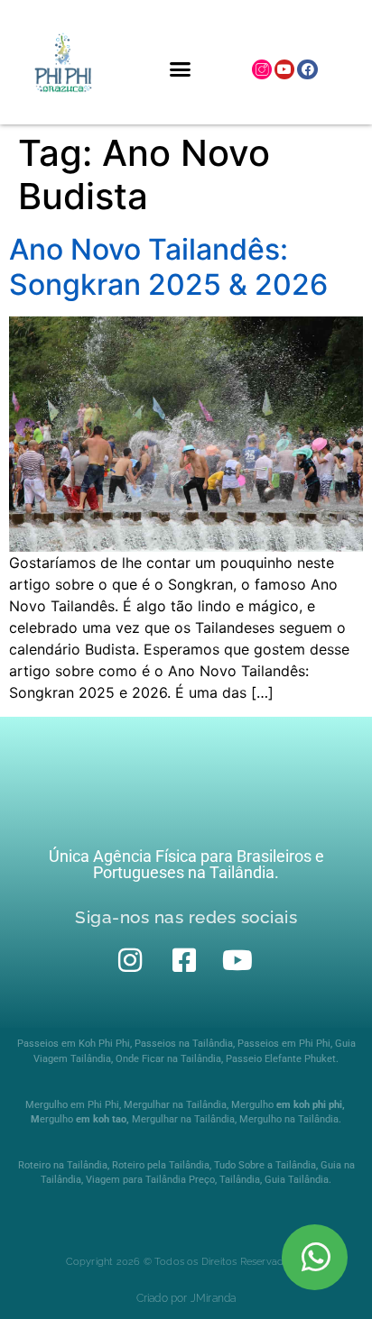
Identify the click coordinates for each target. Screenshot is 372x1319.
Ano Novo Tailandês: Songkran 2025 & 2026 (168, 266)
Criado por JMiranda (186, 1298)
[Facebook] (307, 69)
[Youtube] (284, 69)
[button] (180, 69)
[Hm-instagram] (262, 69)
